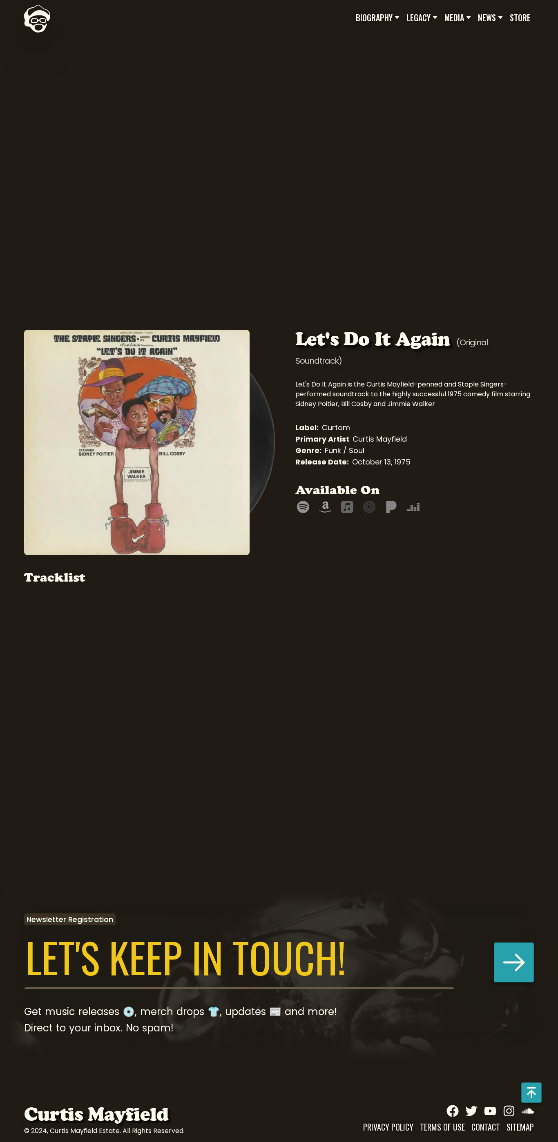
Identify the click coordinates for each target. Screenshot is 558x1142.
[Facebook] (452, 1111)
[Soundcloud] (528, 1111)
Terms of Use (442, 1127)
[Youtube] (490, 1111)
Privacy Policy (388, 1127)
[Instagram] (509, 1111)
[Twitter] (471, 1111)
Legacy (418, 17)
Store (520, 17)
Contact (485, 1127)
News (487, 17)
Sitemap (520, 1127)
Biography (374, 17)
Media (454, 17)
